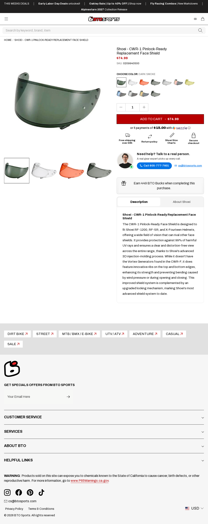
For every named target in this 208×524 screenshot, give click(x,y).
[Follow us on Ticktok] (41, 492)
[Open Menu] (6, 19)
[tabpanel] (160, 255)
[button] (160, 128)
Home (8, 40)
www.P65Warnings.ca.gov (89, 480)
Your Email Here (18, 396)
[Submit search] (200, 30)
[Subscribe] (68, 397)
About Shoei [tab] (182, 201)
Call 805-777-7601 (156, 165)
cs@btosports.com (190, 165)
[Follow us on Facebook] (18, 492)
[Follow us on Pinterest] (30, 492)
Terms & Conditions (41, 508)
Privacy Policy (14, 508)
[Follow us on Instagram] (7, 492)
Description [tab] (139, 201)
